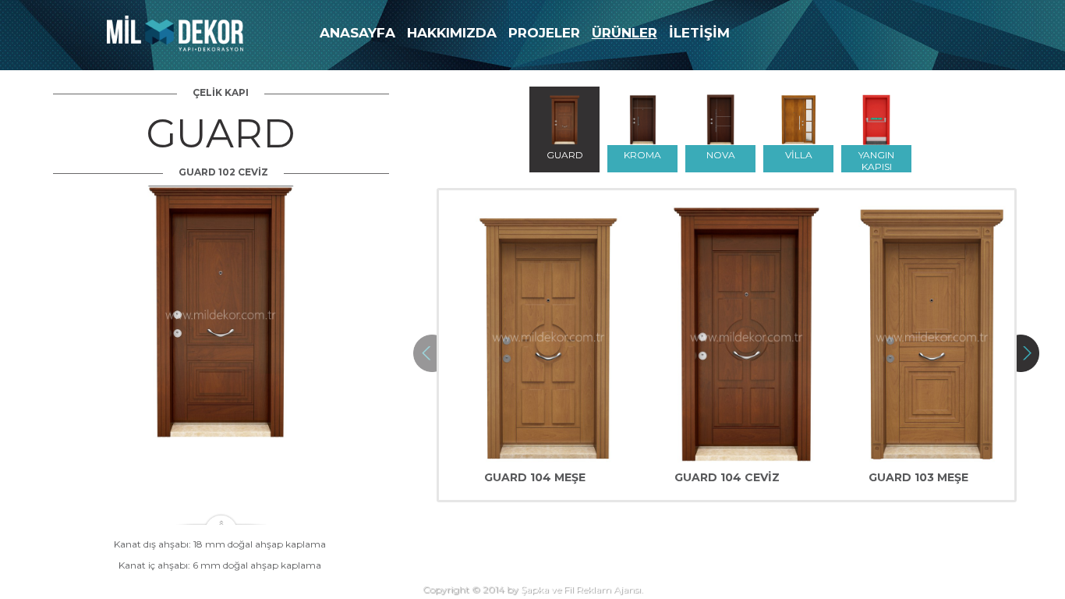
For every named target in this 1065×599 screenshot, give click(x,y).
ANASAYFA (357, 33)
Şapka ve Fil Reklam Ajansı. (582, 589)
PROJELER (544, 33)
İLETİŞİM (699, 33)
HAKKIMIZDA (452, 33)
